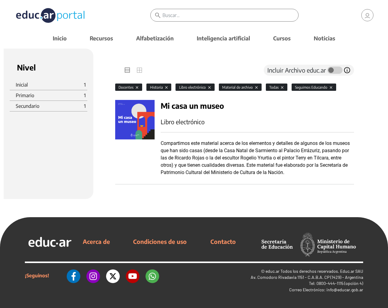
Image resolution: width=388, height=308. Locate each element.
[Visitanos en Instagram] (93, 275)
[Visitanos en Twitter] (113, 275)
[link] (367, 15)
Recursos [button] (101, 38)
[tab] (127, 70)
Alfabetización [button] (155, 38)
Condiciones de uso (160, 241)
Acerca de (96, 241)
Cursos (282, 38)
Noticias (324, 38)
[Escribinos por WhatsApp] (152, 275)
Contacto (223, 241)
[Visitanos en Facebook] (73, 275)
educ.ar (272, 271)
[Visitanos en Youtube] (132, 275)
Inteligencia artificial (223, 38)
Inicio (60, 38)
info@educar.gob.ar (344, 289)
